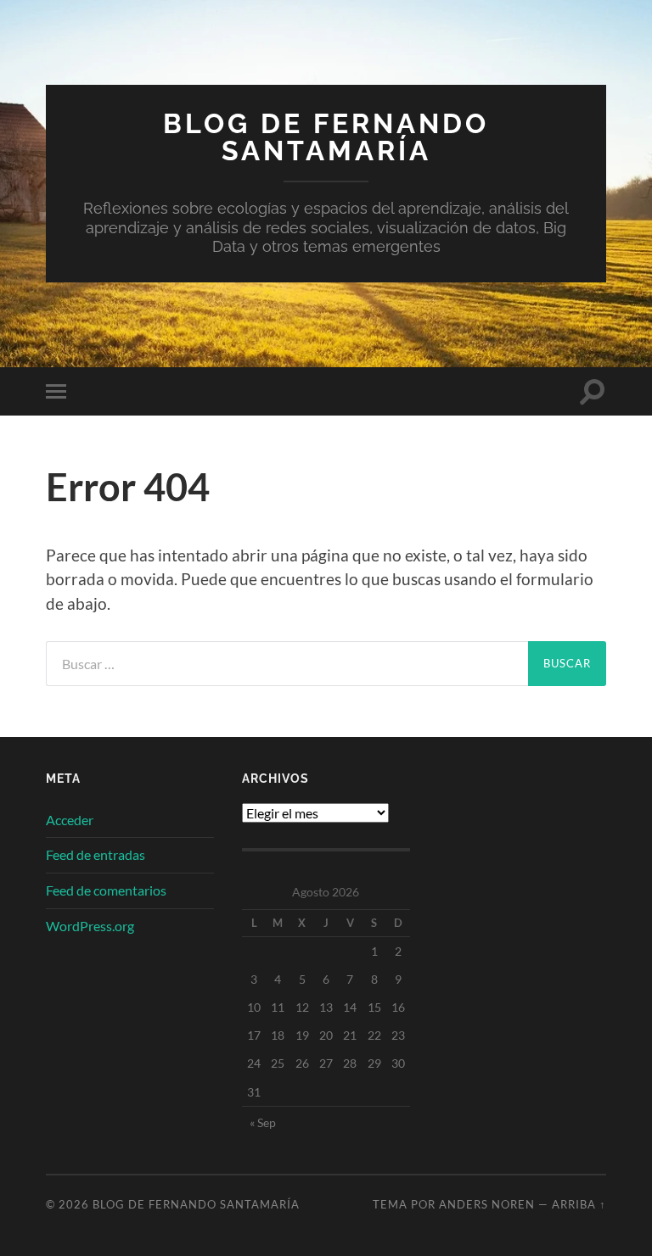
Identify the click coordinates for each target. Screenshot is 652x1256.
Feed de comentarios (106, 890)
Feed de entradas (95, 854)
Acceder (69, 820)
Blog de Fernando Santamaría (326, 137)
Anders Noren (487, 1204)
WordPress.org (90, 926)
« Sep (263, 1122)
